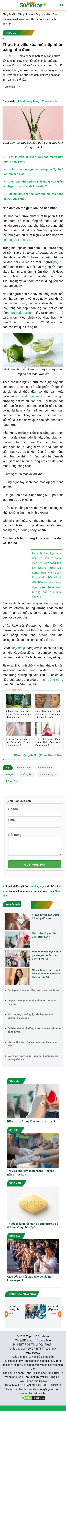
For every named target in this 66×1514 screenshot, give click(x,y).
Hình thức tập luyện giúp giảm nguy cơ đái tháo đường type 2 (46, 955)
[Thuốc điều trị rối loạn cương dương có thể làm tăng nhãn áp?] (33, 1203)
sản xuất (16, 312)
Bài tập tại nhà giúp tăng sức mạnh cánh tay (33, 990)
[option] (33, 1311)
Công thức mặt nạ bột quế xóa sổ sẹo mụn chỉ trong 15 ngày (47, 714)
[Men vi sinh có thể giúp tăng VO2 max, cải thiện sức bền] (20, 1311)
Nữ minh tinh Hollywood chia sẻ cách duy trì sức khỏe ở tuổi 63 (46, 973)
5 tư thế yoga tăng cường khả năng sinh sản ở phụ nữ (47, 742)
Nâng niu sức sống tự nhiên (34, 14)
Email (12, 819)
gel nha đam (24, 767)
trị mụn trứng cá (48, 774)
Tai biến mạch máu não (16, 19)
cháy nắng (18, 648)
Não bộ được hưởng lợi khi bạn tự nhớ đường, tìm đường (30, 1016)
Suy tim (7, 23)
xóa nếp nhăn (45, 767)
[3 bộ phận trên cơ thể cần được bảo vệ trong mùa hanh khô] (18, 729)
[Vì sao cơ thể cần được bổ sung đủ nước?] (17, 921)
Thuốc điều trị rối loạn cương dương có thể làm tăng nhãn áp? (32, 1225)
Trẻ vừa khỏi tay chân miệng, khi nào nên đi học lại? (30, 1172)
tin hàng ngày (38, 886)
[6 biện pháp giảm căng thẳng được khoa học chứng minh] (18, 701)
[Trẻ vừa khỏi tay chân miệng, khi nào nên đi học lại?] (33, 1150)
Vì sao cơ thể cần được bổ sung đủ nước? (45, 916)
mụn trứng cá (50, 679)
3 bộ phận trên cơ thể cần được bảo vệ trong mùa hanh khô (18, 742)
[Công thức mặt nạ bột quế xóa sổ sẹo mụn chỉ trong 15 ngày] (47, 701)
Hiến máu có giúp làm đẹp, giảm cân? (44, 935)
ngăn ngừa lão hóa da (17, 239)
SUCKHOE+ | (11, 56)
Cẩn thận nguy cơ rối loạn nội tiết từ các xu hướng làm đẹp (33, 1058)
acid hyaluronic (32, 396)
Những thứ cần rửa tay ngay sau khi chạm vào (32, 1044)
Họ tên (13, 808)
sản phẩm (47, 587)
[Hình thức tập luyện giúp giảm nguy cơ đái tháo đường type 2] (17, 958)
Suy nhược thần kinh (43, 19)
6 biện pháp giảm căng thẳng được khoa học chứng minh (18, 714)
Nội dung (14, 834)
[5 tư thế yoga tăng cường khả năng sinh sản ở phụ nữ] (47, 729)
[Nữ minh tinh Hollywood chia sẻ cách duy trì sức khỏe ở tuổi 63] (17, 976)
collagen (28, 312)
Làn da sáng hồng (28, 101)
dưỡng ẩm (26, 774)
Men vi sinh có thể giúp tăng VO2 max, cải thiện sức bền (43, 1308)
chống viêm (11, 781)
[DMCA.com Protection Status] (33, 1397)
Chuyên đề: (9, 14)
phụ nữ (58, 262)
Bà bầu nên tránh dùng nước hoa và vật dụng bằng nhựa (34, 1030)
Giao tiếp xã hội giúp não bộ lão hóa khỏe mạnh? (30, 1278)
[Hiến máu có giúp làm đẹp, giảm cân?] (17, 939)
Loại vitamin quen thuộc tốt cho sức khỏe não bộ (32, 1002)
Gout (55, 14)
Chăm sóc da (49, 101)
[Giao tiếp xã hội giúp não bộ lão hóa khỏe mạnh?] (33, 1256)
